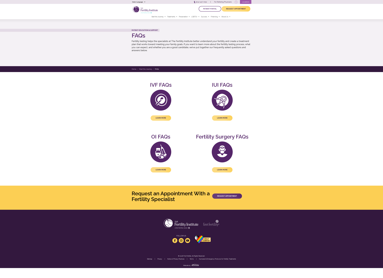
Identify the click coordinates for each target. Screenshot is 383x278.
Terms (192, 259)
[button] (161, 118)
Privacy (159, 259)
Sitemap (149, 259)
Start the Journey (158, 17)
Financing (214, 17)
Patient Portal (210, 9)
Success (204, 17)
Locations (245, 2)
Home (134, 69)
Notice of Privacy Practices (175, 259)
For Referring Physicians (223, 2)
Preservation (183, 17)
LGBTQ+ (194, 17)
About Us (224, 17)
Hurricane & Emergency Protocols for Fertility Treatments (217, 259)
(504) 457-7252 (201, 2)
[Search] (236, 2)
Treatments (171, 17)
